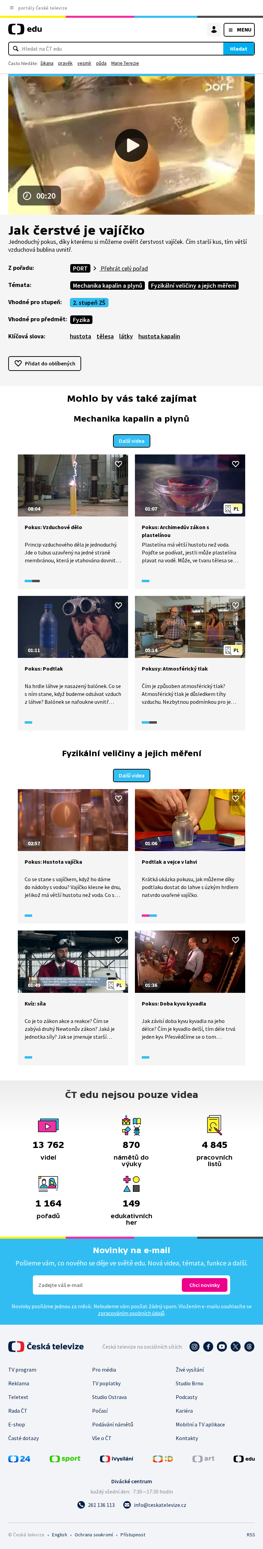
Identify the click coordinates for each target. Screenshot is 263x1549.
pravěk (65, 63)
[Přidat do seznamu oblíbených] (118, 464)
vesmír (84, 63)
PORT (80, 268)
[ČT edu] (25, 32)
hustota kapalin (159, 336)
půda (101, 63)
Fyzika (81, 320)
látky (126, 336)
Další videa (132, 440)
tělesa (105, 336)
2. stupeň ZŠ (89, 303)
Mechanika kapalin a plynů (107, 285)
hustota (80, 336)
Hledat (238, 48)
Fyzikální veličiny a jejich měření (193, 285)
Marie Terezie (125, 63)
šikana (46, 63)
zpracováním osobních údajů (131, 1313)
